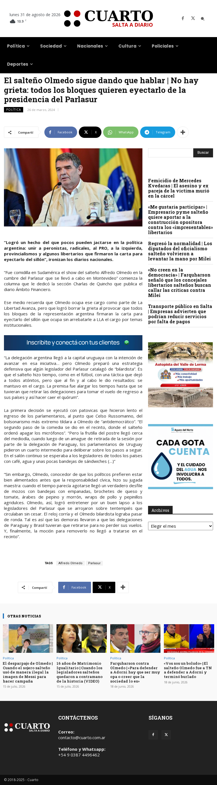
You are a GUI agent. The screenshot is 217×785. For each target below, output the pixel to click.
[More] (183, 132)
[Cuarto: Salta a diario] (108, 18)
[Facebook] (182, 18)
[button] (202, 18)
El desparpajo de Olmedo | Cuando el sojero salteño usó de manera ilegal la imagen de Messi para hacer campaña (28, 672)
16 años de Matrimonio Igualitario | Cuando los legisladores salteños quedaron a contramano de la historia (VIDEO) (80, 672)
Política (13, 110)
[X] (193, 18)
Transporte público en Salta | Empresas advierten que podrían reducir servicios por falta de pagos (180, 313)
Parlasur (94, 563)
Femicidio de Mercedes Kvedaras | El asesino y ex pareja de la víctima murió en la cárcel (178, 188)
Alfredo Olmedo (70, 563)
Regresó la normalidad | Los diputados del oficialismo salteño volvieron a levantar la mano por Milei (180, 251)
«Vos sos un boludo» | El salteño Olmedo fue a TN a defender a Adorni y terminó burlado (188, 670)
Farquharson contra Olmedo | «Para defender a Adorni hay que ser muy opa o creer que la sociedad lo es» (135, 672)
